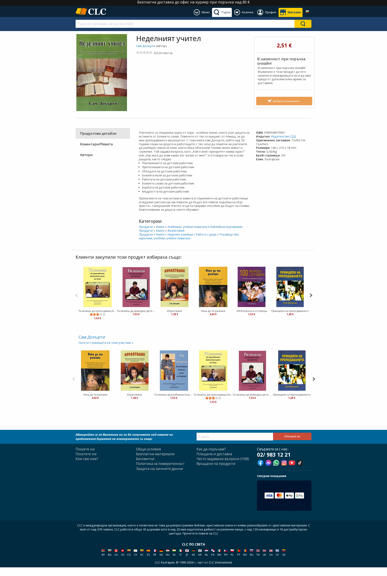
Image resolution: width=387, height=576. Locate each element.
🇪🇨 (142, 552)
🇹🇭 (258, 552)
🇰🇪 (193, 552)
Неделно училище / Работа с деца (191, 234)
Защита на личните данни (159, 468)
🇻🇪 (284, 552)
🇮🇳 (174, 552)
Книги (160, 227)
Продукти (146, 227)
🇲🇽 (219, 552)
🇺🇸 (271, 552)
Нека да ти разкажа (213, 311)
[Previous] (76, 294)
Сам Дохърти (145, 46)
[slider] (144, 52)
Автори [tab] (86, 154)
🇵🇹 (238, 552)
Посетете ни (86, 454)
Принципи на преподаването (290, 311)
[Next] (310, 294)
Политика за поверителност (160, 463)
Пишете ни (85, 449)
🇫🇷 (155, 552)
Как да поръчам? (211, 449)
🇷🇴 (245, 552)
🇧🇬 (109, 552)
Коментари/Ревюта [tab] (96, 144)
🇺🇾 (277, 552)
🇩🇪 (161, 552)
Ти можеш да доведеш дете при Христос (136, 311)
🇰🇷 (200, 552)
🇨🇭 (122, 552)
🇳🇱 (206, 552)
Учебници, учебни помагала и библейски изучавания (204, 227)
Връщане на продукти (216, 463)
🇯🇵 (187, 552)
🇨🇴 (129, 552)
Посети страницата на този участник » (106, 343)
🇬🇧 (264, 552)
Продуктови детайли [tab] (98, 133)
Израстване (174, 311)
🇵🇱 (232, 552)
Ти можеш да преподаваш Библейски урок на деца (97, 311)
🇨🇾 (135, 552)
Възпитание (176, 230)
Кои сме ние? (87, 458)
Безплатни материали (155, 454)
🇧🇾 (103, 552)
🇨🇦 (116, 552)
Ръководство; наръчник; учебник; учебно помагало (189, 236)
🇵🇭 (226, 552)
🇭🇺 (168, 552)
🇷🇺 (251, 552)
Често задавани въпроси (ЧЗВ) (223, 458)
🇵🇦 (213, 552)
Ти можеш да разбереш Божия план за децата (174, 394)
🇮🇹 (180, 552)
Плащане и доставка (214, 454)
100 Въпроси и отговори (251, 311)
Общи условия (148, 449)
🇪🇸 (148, 552)
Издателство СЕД (283, 136)
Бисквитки (145, 458)
